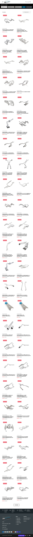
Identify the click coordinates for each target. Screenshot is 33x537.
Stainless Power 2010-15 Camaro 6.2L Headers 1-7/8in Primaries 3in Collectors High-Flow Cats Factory (22, 51)
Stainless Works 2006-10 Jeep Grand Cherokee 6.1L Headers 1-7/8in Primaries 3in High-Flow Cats (22, 457)
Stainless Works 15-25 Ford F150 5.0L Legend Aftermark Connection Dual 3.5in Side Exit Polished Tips (7, 255)
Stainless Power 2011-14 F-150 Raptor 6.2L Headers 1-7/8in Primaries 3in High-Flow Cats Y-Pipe (7, 72)
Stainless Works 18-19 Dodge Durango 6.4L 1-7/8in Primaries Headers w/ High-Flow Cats (23, 276)
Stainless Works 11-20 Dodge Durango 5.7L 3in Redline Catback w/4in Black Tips (23, 153)
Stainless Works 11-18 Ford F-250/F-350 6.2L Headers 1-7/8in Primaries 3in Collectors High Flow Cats (22, 133)
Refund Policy (18, 521)
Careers (18, 524)
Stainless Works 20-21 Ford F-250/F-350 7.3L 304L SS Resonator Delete (7, 335)
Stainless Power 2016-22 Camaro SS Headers (23, 91)
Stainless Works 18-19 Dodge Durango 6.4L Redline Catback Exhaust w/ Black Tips (8, 296)
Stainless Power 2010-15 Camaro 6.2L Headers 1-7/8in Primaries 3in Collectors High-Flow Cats (7, 51)
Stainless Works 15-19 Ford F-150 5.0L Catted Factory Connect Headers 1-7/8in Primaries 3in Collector (7, 235)
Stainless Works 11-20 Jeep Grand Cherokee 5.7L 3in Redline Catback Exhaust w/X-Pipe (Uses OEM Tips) (22, 173)
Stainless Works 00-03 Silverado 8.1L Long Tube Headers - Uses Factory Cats (8, 112)
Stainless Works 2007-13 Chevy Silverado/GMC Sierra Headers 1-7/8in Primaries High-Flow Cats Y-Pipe (7, 478)
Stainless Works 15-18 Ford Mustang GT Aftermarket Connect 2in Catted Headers (8, 214)
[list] (16, 511)
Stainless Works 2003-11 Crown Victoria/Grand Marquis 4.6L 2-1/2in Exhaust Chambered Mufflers (22, 396)
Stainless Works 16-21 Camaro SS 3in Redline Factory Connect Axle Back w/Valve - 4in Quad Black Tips (22, 255)
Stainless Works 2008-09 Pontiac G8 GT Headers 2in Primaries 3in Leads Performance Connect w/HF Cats (7, 499)
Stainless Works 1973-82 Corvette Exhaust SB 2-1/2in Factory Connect (22, 296)
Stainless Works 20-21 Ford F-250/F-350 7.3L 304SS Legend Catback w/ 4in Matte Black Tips (23, 335)
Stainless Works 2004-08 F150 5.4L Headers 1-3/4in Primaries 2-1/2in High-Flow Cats (23, 416)
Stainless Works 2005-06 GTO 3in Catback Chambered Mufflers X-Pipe (7, 437)
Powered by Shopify (10, 535)
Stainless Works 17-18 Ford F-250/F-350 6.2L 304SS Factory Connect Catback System (8, 276)
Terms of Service (19, 522)
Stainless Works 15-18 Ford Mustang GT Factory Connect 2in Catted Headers (23, 214)
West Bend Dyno (5, 535)
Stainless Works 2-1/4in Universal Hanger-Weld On (21, 315)
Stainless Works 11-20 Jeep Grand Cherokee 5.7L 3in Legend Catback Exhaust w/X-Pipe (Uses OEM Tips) (7, 173)
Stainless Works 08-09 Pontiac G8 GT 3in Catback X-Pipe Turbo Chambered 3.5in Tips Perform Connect (22, 112)
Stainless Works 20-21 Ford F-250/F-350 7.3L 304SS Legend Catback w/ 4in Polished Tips (8, 355)
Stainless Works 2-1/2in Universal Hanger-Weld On (6, 315)
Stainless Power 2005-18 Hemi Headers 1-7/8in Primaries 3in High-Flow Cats (8, 30)
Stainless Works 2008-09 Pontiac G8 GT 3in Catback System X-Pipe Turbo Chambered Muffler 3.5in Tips (22, 478)
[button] (3, 2)
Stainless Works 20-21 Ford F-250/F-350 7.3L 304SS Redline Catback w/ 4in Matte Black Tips (24, 355)
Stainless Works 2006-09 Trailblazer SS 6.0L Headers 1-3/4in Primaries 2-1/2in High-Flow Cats (7, 457)
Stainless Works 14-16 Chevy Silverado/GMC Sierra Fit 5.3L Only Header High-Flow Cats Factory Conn (7, 194)
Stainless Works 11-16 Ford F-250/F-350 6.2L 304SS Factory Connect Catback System (8, 133)
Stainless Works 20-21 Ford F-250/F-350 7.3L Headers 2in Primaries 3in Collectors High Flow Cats (7, 396)
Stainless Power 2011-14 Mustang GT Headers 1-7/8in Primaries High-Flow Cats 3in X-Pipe (23, 71)
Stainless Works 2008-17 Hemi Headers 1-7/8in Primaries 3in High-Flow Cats (22, 498)
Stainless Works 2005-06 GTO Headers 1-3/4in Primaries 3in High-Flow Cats (22, 437)
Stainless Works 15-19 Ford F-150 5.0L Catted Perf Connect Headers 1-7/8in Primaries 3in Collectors (22, 235)
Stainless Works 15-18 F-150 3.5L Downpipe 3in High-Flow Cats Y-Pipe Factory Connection (23, 194)
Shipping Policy (18, 519)
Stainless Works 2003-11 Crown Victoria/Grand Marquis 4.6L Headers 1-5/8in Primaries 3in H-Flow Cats (7, 417)
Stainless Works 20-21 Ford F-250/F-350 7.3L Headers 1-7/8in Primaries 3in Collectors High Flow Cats (22, 375)
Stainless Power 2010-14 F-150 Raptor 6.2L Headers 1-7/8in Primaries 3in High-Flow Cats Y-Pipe (22, 30)
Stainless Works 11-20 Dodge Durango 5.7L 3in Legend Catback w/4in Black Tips (8, 153)
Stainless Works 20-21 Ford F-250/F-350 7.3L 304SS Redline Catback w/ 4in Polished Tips (8, 375)
